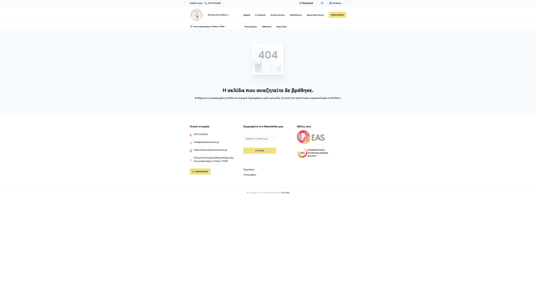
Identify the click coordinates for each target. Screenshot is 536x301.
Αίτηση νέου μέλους (218, 15)
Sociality (285, 192)
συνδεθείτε (334, 97)
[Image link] (315, 139)
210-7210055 (214, 3)
